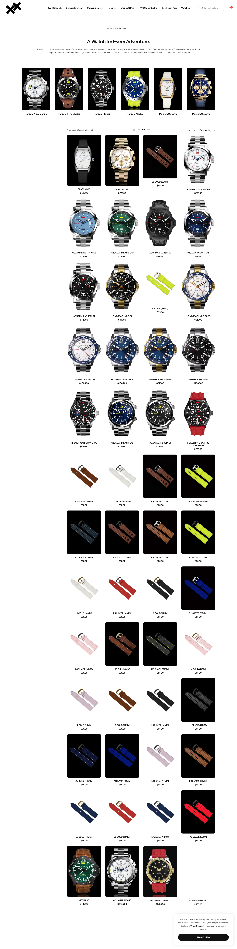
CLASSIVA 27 (84, 189)
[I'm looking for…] (202, 8)
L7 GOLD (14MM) (84, 837)
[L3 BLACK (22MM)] (198, 756)
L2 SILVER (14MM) (160, 781)
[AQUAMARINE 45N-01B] (198, 223)
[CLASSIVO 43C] (122, 160)
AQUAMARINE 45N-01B (198, 252)
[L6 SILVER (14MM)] (160, 700)
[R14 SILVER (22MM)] (198, 476)
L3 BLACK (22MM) (198, 781)
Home (109, 28)
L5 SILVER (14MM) (122, 613)
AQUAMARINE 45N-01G (122, 252)
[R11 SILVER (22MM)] (198, 588)
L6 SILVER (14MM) (160, 725)
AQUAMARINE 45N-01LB (84, 252)
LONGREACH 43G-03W (198, 316)
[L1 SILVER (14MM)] (122, 476)
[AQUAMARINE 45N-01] (84, 287)
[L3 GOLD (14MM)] (122, 700)
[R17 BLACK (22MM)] (84, 756)
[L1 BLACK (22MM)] (198, 700)
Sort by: (192, 130)
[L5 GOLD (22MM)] (160, 156)
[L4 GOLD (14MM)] (198, 644)
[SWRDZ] (13, 8)
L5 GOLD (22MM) (160, 182)
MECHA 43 (84, 900)
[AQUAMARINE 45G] (198, 871)
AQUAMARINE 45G (198, 900)
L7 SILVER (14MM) (160, 837)
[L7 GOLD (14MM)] (84, 812)
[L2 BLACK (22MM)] (84, 532)
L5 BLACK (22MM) (122, 557)
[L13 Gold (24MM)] (122, 644)
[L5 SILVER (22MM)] (160, 476)
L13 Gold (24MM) (122, 669)
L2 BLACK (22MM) (84, 557)
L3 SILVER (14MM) (84, 501)
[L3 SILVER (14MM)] (84, 476)
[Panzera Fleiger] (102, 89)
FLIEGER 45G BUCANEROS (84, 443)
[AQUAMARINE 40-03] (160, 871)
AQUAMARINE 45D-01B (122, 443)
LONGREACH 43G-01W (84, 379)
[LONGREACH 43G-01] (198, 350)
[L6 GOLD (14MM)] (160, 588)
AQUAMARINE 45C (122, 900)
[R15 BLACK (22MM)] (160, 644)
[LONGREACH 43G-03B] (160, 350)
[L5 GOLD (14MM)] (122, 812)
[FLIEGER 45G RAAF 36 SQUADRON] (198, 414)
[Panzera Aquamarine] (36, 89)
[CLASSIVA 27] (84, 160)
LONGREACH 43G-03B (160, 379)
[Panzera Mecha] (135, 89)
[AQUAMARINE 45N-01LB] (84, 223)
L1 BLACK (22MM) (198, 725)
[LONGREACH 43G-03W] (198, 287)
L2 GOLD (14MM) (84, 725)
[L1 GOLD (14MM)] (84, 588)
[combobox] (211, 8)
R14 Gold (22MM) (160, 308)
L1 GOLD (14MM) (84, 613)
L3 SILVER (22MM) (160, 557)
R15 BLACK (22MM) (160, 669)
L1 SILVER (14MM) (122, 501)
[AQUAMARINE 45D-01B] (122, 414)
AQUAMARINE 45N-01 (84, 316)
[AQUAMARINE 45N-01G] (122, 223)
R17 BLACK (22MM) (84, 781)
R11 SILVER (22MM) (198, 613)
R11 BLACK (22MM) (122, 781)
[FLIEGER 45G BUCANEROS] (84, 414)
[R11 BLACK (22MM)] (122, 756)
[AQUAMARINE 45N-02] (160, 223)
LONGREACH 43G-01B (122, 379)
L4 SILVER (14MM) (84, 669)
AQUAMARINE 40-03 (160, 900)
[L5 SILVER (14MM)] (122, 588)
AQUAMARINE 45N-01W (198, 189)
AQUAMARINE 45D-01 (160, 443)
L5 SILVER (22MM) (160, 501)
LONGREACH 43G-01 (198, 379)
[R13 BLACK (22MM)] (198, 812)
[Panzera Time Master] (69, 89)
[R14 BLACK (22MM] (198, 532)
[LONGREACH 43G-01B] (122, 350)
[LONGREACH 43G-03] (122, 287)
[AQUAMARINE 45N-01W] (198, 160)
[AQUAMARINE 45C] (122, 871)
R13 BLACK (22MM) (198, 837)
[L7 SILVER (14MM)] (160, 812)
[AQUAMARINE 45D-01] (160, 414)
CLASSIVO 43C (122, 189)
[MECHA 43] (84, 871)
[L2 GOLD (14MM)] (84, 700)
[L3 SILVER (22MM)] (160, 532)
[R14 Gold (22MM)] (160, 283)
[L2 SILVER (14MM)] (160, 756)
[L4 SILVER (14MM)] (84, 644)
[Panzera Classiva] (168, 89)
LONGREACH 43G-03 (122, 316)
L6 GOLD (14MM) (160, 613)
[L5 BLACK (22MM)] (122, 532)
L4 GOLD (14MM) (198, 669)
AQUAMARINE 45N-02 (160, 252)
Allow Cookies (203, 937)
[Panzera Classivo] (201, 89)
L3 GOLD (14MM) (122, 725)
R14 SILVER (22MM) (198, 501)
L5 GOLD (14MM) (122, 837)
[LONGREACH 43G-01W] (84, 350)
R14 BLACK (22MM (198, 557)
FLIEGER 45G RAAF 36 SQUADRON (198, 444)
